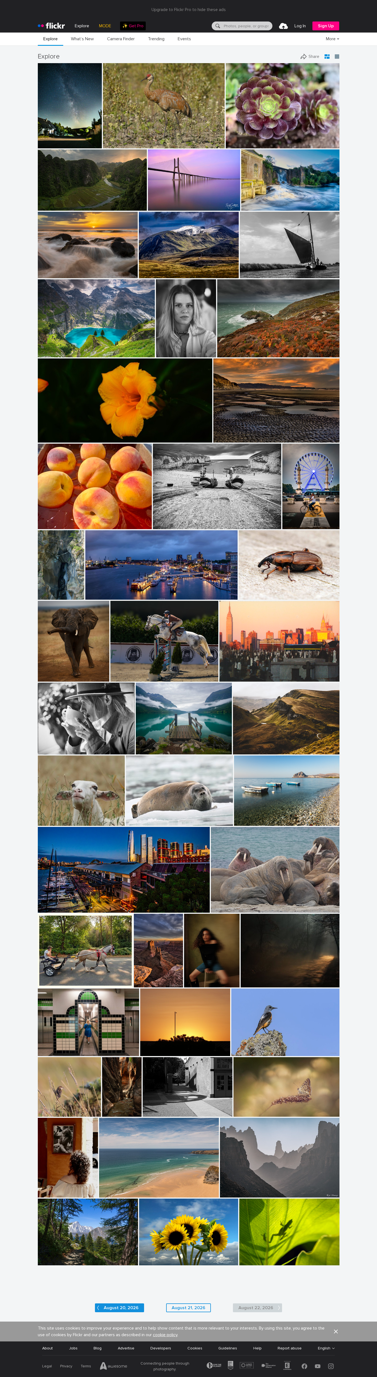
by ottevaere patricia (249, 1113)
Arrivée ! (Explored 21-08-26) (296, 520)
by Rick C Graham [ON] (165, 206)
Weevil (246, 591)
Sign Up (326, 26)
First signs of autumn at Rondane (171, 269)
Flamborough (167, 520)
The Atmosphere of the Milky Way (55, 139)
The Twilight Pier (55, 904)
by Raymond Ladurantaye (122, 144)
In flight (119, 673)
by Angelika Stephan (249, 750)
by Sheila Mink (152, 1052)
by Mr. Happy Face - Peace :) (58, 525)
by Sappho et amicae (256, 983)
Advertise (126, 1348)
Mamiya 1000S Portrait (60, 745)
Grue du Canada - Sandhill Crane (134, 139)
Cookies (194, 1348)
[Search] (217, 26)
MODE (105, 26)
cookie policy (165, 1335)
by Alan (150, 1113)
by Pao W (234, 144)
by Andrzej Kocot (51, 144)
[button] (79, 143)
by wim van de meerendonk (159, 274)
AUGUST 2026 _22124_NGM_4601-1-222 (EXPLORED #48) (174, 1256)
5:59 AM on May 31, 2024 (165, 1047)
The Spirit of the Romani (62, 978)
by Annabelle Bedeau (54, 822)
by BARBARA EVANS (141, 822)
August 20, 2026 (121, 1308)
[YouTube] (317, 1366)
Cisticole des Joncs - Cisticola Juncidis (54, 1108)
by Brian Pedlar (111, 1193)
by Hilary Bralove (143, 983)
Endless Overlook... (143, 978)
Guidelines (227, 1348)
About (47, 1348)
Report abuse (290, 1348)
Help (257, 1348)
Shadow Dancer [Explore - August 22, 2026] (274, 1256)
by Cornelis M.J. (252, 274)
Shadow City (156, 1108)
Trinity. (242, 817)
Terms (86, 1366)
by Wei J (143, 750)
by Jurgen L (48, 677)
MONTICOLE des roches (255, 1047)
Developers (160, 1348)
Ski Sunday (111, 1188)
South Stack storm (236, 348)
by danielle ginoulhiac (54, 1113)
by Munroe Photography (157, 1261)
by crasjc (45, 1193)
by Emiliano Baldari (249, 822)
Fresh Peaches (53, 520)
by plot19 (160, 525)
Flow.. (248, 202)
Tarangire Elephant (57, 673)
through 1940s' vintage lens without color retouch (85, 434)
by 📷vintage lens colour (56, 438)
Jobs (73, 1348)
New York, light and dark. (244, 673)
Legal (47, 1366)
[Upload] (283, 26)
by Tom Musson (251, 596)
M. (160, 348)
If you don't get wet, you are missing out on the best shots (72, 269)
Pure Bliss (48, 817)
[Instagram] (331, 1366)
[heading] (51, 26)
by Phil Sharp (195, 983)
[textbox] (247, 26)
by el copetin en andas (236, 677)
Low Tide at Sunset (233, 434)
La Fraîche (46, 591)
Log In (300, 26)
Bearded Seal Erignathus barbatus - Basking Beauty (164, 817)
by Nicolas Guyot (169, 353)
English (324, 1348)
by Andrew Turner (231, 353)
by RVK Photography (53, 274)
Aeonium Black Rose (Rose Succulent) (261, 139)
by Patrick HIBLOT (46, 596)
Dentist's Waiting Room (234, 904)
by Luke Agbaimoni (53, 1052)
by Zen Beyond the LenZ (56, 983)
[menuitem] (133, 26)
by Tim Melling (223, 908)
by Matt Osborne (50, 750)
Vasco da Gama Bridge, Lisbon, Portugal (178, 202)
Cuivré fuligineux (250, 1108)
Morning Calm (150, 745)
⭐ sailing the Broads (261, 269)
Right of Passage (106, 1108)
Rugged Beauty (248, 745)
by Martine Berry (244, 1052)
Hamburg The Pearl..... (106, 591)
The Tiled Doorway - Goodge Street (72, 1047)
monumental (51, 202)
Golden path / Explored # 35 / (269, 978)
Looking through (55, 1256)
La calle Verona (53, 1188)
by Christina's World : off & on (235, 438)
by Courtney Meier (106, 1113)
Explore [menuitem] (82, 26)
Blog (98, 1348)
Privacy (66, 1366)
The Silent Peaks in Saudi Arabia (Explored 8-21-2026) (264, 1188)
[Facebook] (304, 1366)
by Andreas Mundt (99, 596)
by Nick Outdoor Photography (59, 1261)
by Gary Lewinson (255, 206)
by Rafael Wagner (51, 206)
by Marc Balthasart (296, 525)
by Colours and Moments (129, 677)
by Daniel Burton (51, 353)
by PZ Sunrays (231, 1193)
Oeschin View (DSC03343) (63, 348)
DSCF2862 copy (197, 978)
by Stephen (47, 908)
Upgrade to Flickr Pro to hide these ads (189, 9)
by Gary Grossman (253, 1261)
